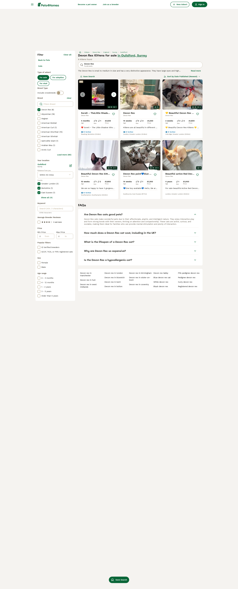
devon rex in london (113, 273)
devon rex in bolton (113, 286)
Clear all (67, 55)
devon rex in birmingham (140, 273)
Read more (196, 71)
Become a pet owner (87, 4)
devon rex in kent (112, 282)
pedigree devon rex (186, 277)
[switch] (60, 93)
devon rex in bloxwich (114, 277)
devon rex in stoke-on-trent (139, 278)
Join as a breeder (111, 4)
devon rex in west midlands (88, 285)
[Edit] (70, 165)
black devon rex (160, 286)
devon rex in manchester (85, 274)
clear (69, 98)
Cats (40, 66)
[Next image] (113, 94)
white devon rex (160, 282)
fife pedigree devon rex (188, 273)
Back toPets (44, 60)
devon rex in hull (88, 280)
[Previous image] (82, 94)
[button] (98, 94)
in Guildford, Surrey (132, 55)
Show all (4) (47, 197)
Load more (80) (64, 155)
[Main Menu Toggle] (32, 4)
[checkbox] (38, 109)
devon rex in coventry (139, 284)
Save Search (89, 76)
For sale (43, 77)
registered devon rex (187, 286)
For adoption (58, 77)
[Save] (113, 114)
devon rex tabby (160, 273)
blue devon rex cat (161, 277)
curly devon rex (185, 282)
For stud (43, 83)
